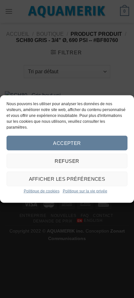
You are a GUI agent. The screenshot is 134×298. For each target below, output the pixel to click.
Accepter (67, 143)
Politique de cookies (42, 191)
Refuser (67, 160)
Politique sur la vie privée (85, 191)
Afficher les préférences (67, 178)
